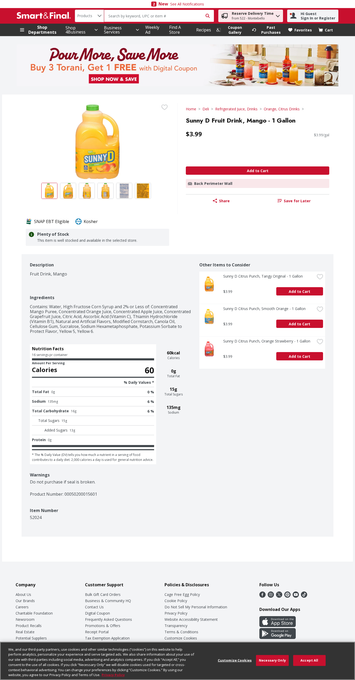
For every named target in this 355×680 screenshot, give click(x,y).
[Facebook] (262, 596)
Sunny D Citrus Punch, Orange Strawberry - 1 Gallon (266, 341)
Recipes (203, 30)
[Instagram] (271, 596)
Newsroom (25, 619)
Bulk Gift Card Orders (103, 594)
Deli (205, 108)
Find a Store (175, 29)
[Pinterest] (287, 596)
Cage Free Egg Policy (182, 594)
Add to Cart (257, 170)
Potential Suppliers (31, 638)
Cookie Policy (176, 600)
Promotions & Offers (102, 625)
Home (191, 108)
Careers (22, 606)
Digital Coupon (97, 613)
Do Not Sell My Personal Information (196, 606)
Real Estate (25, 631)
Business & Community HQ (108, 600)
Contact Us (94, 606)
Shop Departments (42, 30)
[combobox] (89, 16)
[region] (177, 661)
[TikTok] (304, 596)
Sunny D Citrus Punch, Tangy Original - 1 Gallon (263, 276)
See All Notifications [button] (187, 4)
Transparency (176, 625)
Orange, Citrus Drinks (282, 108)
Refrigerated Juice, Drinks (236, 108)
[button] (278, 14)
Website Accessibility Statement (191, 619)
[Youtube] (296, 596)
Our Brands (25, 600)
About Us (23, 594)
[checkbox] (164, 107)
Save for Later (297, 200)
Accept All (309, 660)
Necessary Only (272, 660)
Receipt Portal (97, 631)
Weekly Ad (152, 29)
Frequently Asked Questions (108, 619)
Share (224, 200)
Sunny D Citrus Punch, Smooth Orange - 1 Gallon (264, 308)
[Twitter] (279, 596)
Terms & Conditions (181, 631)
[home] (45, 16)
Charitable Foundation (34, 613)
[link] (231, 30)
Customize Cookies (181, 638)
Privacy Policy (176, 613)
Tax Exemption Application (107, 638)
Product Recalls (29, 625)
